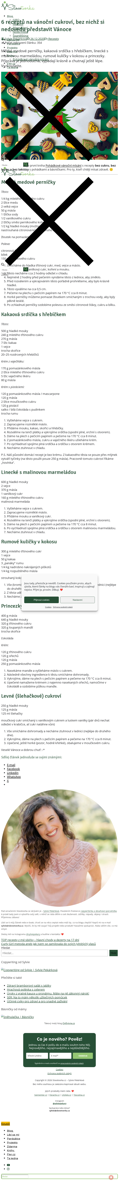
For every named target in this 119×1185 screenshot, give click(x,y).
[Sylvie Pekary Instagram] (8, 1169)
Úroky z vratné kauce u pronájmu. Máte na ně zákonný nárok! (48, 993)
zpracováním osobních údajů (71, 1063)
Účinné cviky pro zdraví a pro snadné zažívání (37, 1001)
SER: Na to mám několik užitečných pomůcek (37, 997)
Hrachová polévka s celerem (26, 989)
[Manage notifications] (111, 1177)
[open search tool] (47, 160)
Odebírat (83, 1055)
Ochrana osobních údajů (63, 607)
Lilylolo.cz (66, 1095)
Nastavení (77, 600)
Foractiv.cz (54, 1095)
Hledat (5, 948)
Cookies (48, 607)
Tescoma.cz (79, 1095)
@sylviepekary (33, 934)
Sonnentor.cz (40, 1095)
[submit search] (25, 164)
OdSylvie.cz (69, 1023)
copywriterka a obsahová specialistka (99, 911)
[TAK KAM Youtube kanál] (8, 1165)
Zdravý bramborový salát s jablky (29, 985)
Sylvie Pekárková (51, 911)
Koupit (5, 1124)
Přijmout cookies (41, 600)
